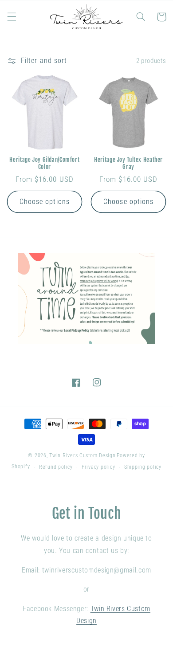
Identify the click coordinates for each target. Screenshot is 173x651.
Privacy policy (98, 467)
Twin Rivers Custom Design (82, 455)
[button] (11, 17)
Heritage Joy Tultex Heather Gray (128, 163)
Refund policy (56, 467)
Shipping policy (142, 467)
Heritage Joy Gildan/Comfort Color (44, 163)
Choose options (45, 201)
